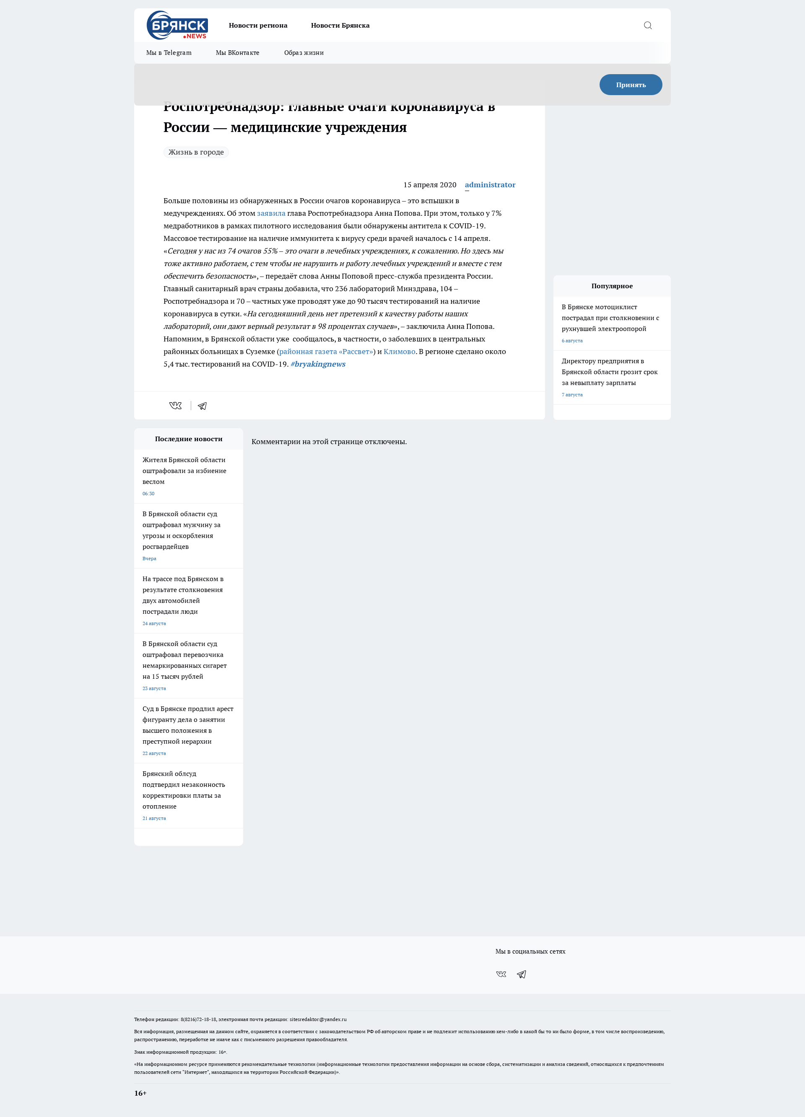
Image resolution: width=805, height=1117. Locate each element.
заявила (271, 213)
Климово (399, 351)
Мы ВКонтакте (238, 53)
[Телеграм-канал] (522, 974)
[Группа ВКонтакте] (501, 974)
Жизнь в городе (196, 152)
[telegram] (205, 405)
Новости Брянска (340, 25)
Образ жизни (304, 53)
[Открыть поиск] (647, 25)
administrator (490, 184)
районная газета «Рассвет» (326, 351)
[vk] (176, 405)
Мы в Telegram (169, 53)
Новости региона (258, 25)
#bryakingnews (317, 364)
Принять (631, 84)
